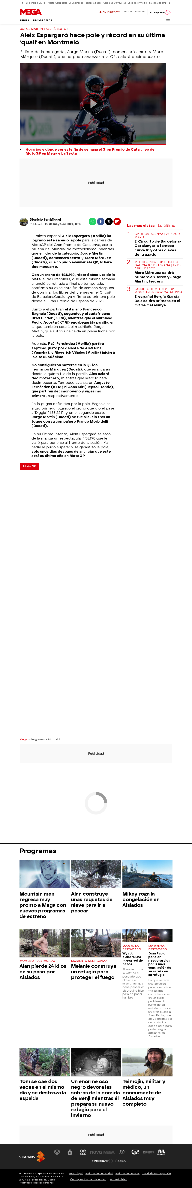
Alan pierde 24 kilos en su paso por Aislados (43, 971)
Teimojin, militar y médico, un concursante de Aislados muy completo (143, 1093)
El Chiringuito (76, 3)
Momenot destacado (37, 961)
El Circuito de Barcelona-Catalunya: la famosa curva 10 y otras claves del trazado (157, 247)
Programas (42, 20)
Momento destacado (89, 961)
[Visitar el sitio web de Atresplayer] (102, 1161)
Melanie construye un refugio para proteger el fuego (93, 971)
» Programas (36, 739)
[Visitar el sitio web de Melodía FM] (161, 1152)
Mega (23, 739)
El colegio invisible (137, 3)
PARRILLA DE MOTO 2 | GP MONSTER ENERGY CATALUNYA (158, 291)
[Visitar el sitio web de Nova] (96, 1152)
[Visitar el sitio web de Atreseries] (122, 1152)
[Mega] (43, 12)
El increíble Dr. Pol (36, 3)
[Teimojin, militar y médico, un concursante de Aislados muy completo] (147, 1062)
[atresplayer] (160, 12)
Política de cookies (128, 1173)
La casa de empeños (160, 3)
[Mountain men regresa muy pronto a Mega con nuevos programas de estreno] (45, 874)
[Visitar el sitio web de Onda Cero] (135, 1152)
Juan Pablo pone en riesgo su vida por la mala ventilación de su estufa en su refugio (159, 964)
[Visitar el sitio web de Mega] (109, 1152)
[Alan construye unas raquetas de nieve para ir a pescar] (96, 874)
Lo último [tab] (166, 225)
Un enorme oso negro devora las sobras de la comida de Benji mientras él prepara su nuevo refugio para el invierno (95, 1098)
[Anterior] (22, 3)
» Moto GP (53, 739)
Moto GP (29, 466)
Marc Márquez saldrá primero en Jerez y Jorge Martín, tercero (157, 277)
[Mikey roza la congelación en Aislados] (147, 874)
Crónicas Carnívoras (114, 3)
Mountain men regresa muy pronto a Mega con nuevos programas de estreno (43, 905)
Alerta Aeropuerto (57, 3)
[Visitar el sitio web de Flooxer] (120, 1161)
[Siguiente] (169, 3)
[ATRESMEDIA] (32, 1157)
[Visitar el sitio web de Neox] (83, 1152)
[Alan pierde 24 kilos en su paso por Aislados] (45, 943)
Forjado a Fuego (93, 3)
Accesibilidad (118, 1179)
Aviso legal (76, 1173)
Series (24, 20)
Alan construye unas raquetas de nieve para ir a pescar (91, 902)
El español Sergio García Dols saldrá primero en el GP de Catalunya (157, 300)
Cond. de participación (156, 1173)
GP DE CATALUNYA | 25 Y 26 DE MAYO (158, 235)
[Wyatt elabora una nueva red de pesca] (134, 936)
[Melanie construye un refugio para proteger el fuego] (96, 943)
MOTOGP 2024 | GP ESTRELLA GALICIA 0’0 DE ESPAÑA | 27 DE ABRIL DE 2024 (157, 265)
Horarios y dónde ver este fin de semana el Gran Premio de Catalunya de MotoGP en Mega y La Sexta (90, 151)
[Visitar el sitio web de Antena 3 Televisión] (57, 1152)
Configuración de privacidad (88, 1179)
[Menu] (168, 20)
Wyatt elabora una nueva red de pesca (132, 959)
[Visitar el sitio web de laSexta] (70, 1152)
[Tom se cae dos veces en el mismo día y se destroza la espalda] (45, 1062)
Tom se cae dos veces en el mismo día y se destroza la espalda (43, 1090)
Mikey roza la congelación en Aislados (141, 899)
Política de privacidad (99, 1173)
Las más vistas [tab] (141, 225)
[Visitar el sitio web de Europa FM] (148, 1152)
